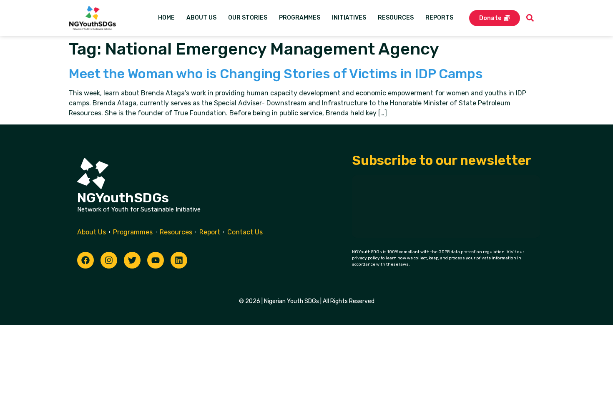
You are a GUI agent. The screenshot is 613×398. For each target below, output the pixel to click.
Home (166, 17)
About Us (201, 17)
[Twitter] (132, 260)
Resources (396, 17)
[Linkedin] (179, 260)
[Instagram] (108, 260)
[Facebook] (85, 260)
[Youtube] (155, 260)
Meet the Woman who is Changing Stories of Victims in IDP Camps (276, 74)
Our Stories (247, 17)
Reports (439, 17)
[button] (530, 18)
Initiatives (349, 17)
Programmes (299, 17)
